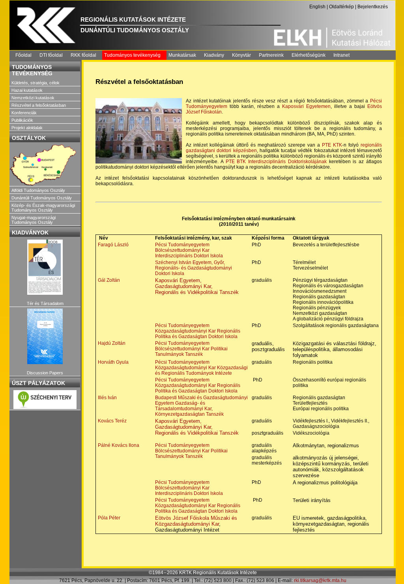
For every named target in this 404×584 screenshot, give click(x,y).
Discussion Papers (45, 372)
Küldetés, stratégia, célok (35, 82)
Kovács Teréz (112, 421)
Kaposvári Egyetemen (306, 106)
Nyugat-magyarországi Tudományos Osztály (33, 220)
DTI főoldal (51, 55)
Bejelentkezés (372, 6)
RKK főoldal (83, 55)
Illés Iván (107, 397)
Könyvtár (241, 55)
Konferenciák (24, 112)
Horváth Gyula (113, 362)
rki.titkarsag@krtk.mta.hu (320, 580)
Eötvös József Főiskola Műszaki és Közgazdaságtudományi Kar (196, 521)
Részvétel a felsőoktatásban (38, 105)
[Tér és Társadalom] (44, 267)
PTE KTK (332, 145)
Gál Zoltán (109, 280)
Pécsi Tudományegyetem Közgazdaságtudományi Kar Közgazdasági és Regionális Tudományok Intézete (201, 367)
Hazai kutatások (27, 90)
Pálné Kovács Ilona (118, 445)
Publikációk (22, 120)
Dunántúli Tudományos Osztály (41, 197)
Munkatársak (182, 55)
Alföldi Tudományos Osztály (38, 190)
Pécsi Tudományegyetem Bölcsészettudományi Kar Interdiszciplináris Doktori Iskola (189, 250)
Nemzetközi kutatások (32, 97)
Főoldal (23, 55)
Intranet (341, 55)
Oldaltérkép (341, 6)
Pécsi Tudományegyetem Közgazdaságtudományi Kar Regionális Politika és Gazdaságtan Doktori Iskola (197, 331)
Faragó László (113, 244)
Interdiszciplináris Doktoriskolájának (287, 161)
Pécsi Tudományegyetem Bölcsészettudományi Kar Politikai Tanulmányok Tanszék (191, 348)
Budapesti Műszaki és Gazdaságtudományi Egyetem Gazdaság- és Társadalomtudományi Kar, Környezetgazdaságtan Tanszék (201, 406)
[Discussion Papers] (44, 336)
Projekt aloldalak (27, 127)
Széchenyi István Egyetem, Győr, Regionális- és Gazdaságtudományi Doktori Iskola (193, 268)
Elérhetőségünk (308, 55)
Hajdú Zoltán (111, 343)
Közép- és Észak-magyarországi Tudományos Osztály (43, 207)
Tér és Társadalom (45, 303)
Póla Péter (109, 518)
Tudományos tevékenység (132, 55)
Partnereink (271, 55)
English (317, 6)
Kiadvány (214, 55)
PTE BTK (236, 161)
